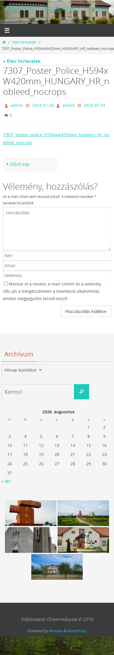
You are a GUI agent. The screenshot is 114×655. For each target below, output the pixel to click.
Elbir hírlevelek (24, 42)
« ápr (6, 478)
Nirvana (56, 627)
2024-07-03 (43, 104)
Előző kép (20, 161)
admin (17, 104)
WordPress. (77, 627)
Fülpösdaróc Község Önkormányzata (56, 8)
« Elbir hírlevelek (22, 61)
